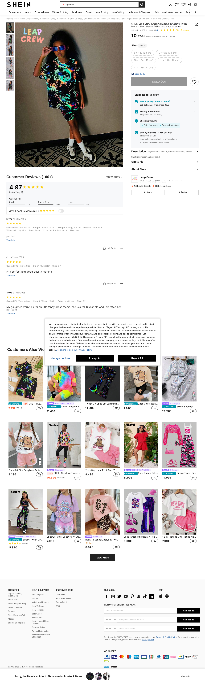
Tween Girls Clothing (28, 19)
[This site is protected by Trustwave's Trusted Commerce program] (106, 667)
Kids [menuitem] (157, 12)
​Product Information (40, 631)
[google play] (167, 598)
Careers (11, 611)
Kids (15, 19)
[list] (129, 596)
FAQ (58, 606)
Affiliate (11, 619)
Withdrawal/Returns (40, 602)
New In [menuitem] (28, 12)
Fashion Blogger (15, 607)
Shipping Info (38, 594)
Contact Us (61, 594)
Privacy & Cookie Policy (166, 637)
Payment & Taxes (63, 598)
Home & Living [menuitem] (101, 12)
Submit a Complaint (16, 623)
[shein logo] (18, 4)
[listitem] (25, 386)
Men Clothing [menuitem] (118, 12)
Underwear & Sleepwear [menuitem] (139, 12)
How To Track (38, 610)
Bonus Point (61, 602)
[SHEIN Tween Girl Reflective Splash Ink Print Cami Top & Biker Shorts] (25, 378)
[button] (190, 4)
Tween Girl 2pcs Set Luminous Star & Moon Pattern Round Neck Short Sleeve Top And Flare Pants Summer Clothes (102, 403)
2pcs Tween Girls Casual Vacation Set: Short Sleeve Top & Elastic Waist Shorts (141, 473)
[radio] (142, 53)
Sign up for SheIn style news (120, 605)
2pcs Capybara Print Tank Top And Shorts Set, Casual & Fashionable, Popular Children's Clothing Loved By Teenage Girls (102, 470)
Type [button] (140, 45)
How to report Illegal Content (40, 622)
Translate (10, 240)
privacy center (148, 639)
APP (161, 590)
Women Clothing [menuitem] (60, 12)
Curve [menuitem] (88, 12)
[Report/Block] (121, 248)
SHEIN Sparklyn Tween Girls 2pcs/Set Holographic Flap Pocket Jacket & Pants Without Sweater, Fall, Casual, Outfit (180, 406)
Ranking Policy (38, 627)
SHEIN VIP (36, 618)
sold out (159, 81)
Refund (35, 598)
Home (9, 19)
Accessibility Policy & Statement (41, 636)
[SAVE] (194, 81)
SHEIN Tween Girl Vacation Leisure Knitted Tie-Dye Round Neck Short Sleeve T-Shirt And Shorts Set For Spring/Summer (64, 406)
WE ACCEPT (110, 651)
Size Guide (37, 614)
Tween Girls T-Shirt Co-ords (69, 19)
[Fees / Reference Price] (144, 36)
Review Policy (14, 192)
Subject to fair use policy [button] (151, 114)
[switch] (61, 211)
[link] (177, 4)
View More (103, 557)
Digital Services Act (16, 615)
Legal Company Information (15, 595)
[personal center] (170, 4)
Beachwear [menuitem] (76, 12)
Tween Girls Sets (47, 19)
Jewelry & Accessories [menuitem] (172, 12)
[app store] (161, 598)
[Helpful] (104, 248)
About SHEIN (14, 600)
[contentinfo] (152, 659)
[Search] (142, 4)
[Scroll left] (192, 12)
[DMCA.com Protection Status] (114, 667)
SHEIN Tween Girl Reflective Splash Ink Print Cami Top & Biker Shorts (26, 403)
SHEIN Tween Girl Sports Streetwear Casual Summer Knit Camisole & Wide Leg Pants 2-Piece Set (26, 539)
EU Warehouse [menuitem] (42, 12)
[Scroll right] (196, 12)
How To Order (38, 606)
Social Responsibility (17, 603)
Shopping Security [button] (148, 121)
